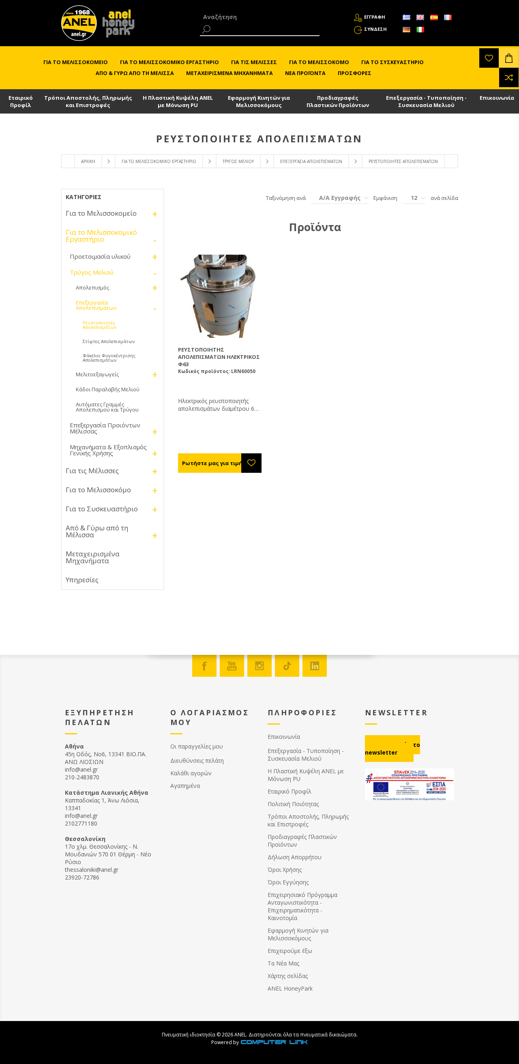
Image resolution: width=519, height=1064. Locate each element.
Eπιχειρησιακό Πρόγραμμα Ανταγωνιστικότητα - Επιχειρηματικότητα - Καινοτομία (302, 906)
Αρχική (88, 161)
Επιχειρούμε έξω (290, 951)
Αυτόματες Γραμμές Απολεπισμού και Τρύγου (107, 407)
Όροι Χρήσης (285, 869)
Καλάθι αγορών (191, 773)
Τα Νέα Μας (283, 963)
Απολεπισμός (92, 287)
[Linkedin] (314, 666)
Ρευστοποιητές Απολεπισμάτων (99, 325)
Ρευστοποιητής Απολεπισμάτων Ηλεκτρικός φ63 (219, 357)
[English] (420, 17)
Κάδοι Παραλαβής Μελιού (107, 389)
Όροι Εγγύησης (288, 882)
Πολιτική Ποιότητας (293, 804)
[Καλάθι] (509, 58)
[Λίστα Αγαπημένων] (489, 58)
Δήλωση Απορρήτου (295, 857)
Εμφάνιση (385, 198)
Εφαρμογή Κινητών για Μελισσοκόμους (259, 101)
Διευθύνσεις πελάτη (197, 760)
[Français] (447, 17)
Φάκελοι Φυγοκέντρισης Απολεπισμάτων (109, 357)
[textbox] (260, 17)
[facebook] (204, 666)
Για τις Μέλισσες (92, 470)
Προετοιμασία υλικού (100, 256)
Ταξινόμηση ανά (286, 198)
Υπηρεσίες (82, 579)
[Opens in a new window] (274, 1042)
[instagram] (259, 666)
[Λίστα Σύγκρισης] (509, 77)
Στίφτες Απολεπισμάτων (109, 341)
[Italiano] (420, 30)
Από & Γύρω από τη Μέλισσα (97, 531)
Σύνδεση (375, 29)
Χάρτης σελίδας (288, 976)
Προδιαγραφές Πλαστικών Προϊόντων (338, 101)
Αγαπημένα (185, 785)
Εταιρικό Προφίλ (21, 101)
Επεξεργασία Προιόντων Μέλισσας (105, 428)
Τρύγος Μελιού (238, 161)
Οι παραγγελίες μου (196, 746)
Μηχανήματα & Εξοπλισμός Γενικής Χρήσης (108, 450)
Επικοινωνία (497, 97)
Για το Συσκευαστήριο (102, 508)
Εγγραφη (374, 17)
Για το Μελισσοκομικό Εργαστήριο (159, 161)
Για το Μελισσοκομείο (101, 213)
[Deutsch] (406, 30)
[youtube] (232, 666)
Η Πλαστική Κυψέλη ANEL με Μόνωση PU (178, 101)
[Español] (433, 17)
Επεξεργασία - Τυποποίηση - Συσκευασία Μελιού (426, 101)
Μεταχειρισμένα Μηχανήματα (93, 557)
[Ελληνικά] (406, 17)
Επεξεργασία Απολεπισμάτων (311, 161)
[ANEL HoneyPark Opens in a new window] (116, 25)
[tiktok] (287, 666)
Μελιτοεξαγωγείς (97, 374)
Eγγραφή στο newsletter (392, 748)
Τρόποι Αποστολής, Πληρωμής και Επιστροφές (88, 101)
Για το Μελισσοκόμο (98, 489)
